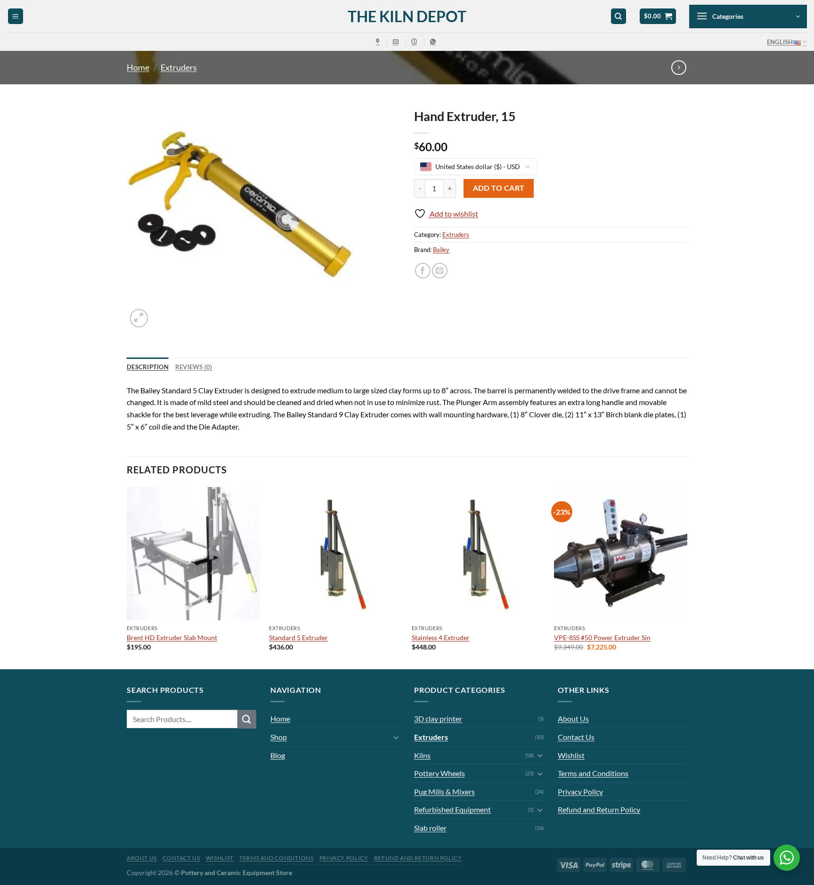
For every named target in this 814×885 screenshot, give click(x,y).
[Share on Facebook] (423, 270)
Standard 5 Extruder (298, 637)
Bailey (441, 249)
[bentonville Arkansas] (379, 41)
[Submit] (246, 719)
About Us (573, 718)
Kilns (422, 755)
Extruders (179, 67)
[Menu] (15, 16)
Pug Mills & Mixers (444, 791)
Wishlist (571, 755)
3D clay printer (438, 718)
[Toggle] (396, 737)
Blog (277, 755)
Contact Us (576, 736)
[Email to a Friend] (440, 270)
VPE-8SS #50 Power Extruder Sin (602, 637)
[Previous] (127, 577)
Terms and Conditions (593, 773)
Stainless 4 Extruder (441, 637)
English (780, 42)
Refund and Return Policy (599, 809)
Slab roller (430, 827)
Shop (278, 736)
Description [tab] (148, 367)
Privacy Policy (580, 791)
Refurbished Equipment (452, 809)
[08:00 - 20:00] (415, 41)
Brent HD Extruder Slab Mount (172, 637)
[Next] (687, 577)
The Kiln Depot (407, 16)
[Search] (618, 16)
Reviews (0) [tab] (193, 367)
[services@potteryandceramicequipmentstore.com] (397, 41)
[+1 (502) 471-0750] (434, 41)
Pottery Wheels (439, 773)
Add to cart (499, 188)
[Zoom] (139, 318)
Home (138, 67)
